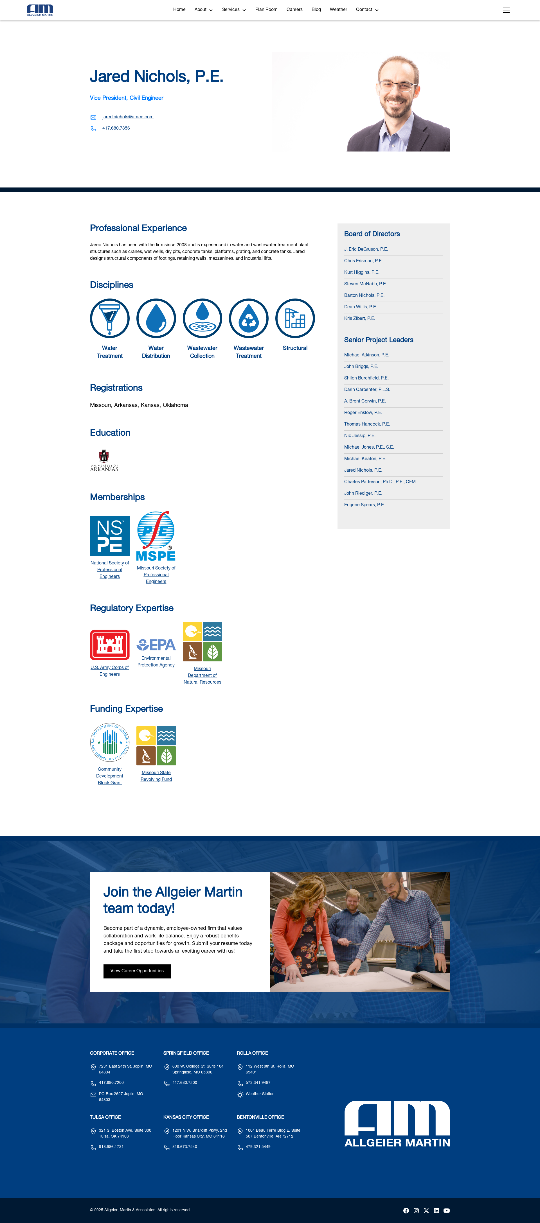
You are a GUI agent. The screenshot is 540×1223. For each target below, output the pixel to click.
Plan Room (266, 10)
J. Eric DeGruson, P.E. (366, 250)
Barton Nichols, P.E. (364, 296)
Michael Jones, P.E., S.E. (369, 448)
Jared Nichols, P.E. (363, 471)
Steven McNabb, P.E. (365, 284)
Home (179, 10)
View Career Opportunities (137, 971)
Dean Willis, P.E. (360, 307)
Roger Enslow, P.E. (363, 413)
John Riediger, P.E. (363, 494)
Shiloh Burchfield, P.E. (366, 378)
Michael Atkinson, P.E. (366, 355)
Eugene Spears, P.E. (364, 505)
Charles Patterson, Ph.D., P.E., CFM (380, 482)
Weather (338, 10)
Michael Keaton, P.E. (365, 459)
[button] (204, 10)
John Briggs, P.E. (361, 367)
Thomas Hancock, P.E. (367, 424)
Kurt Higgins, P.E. (361, 273)
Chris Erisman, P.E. (363, 261)
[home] (40, 10)
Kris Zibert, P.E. (359, 319)
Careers (295, 10)
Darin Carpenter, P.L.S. (367, 390)
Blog (316, 10)
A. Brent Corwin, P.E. (365, 401)
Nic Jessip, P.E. (359, 436)
